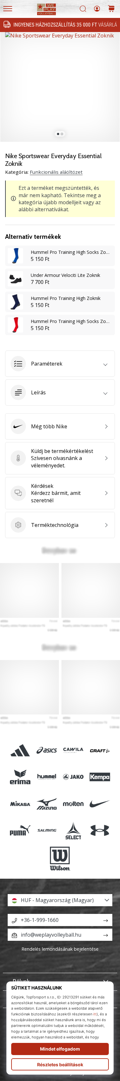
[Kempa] (100, 777)
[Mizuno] (46, 803)
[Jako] (73, 777)
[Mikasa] (20, 803)
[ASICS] (46, 750)
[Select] (73, 830)
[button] (60, 363)
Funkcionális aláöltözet (56, 172)
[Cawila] (73, 750)
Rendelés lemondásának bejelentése (60, 949)
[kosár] (111, 9)
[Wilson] (60, 858)
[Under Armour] (100, 830)
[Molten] (73, 803)
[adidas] (20, 750)
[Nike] (100, 803)
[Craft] (100, 750)
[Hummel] (46, 777)
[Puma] (20, 830)
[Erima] (20, 777)
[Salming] (46, 830)
